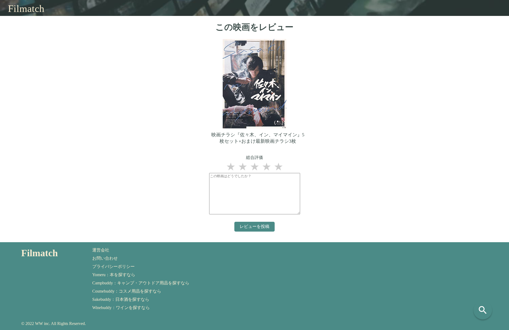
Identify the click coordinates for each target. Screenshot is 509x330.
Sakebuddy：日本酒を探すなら (120, 299)
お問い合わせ (105, 258)
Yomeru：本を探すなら (113, 274)
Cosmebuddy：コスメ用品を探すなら (126, 291)
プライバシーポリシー (113, 266)
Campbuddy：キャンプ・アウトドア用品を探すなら (140, 283)
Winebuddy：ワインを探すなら (121, 307)
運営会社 (100, 250)
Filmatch (26, 8)
